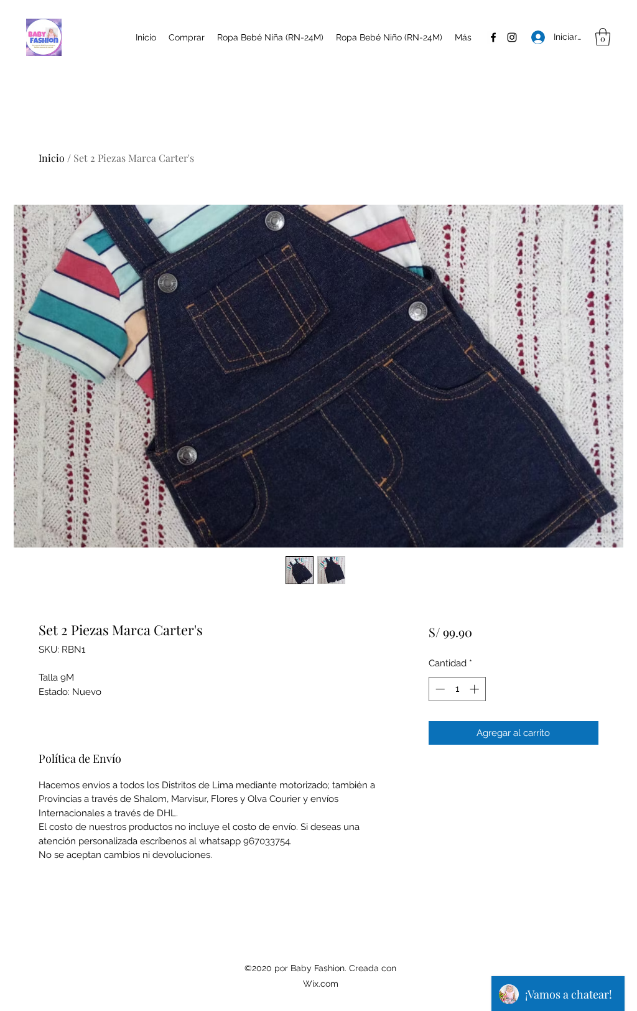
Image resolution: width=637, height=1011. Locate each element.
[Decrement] (438, 689)
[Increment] (475, 689)
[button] (602, 37)
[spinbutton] (457, 689)
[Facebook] (493, 37)
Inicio (52, 157)
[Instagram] (512, 37)
